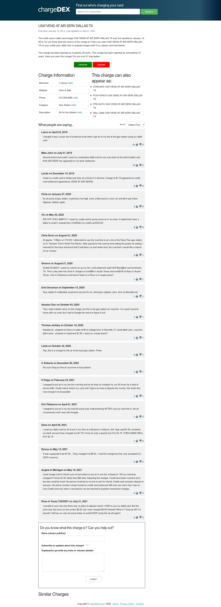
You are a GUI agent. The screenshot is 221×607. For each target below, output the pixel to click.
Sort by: (122, 124)
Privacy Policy (127, 603)
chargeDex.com (97, 603)
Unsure (101, 65)
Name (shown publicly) (53, 533)
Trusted (82, 65)
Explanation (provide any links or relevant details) (67, 550)
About (115, 603)
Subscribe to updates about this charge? (62, 545)
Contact (140, 603)
